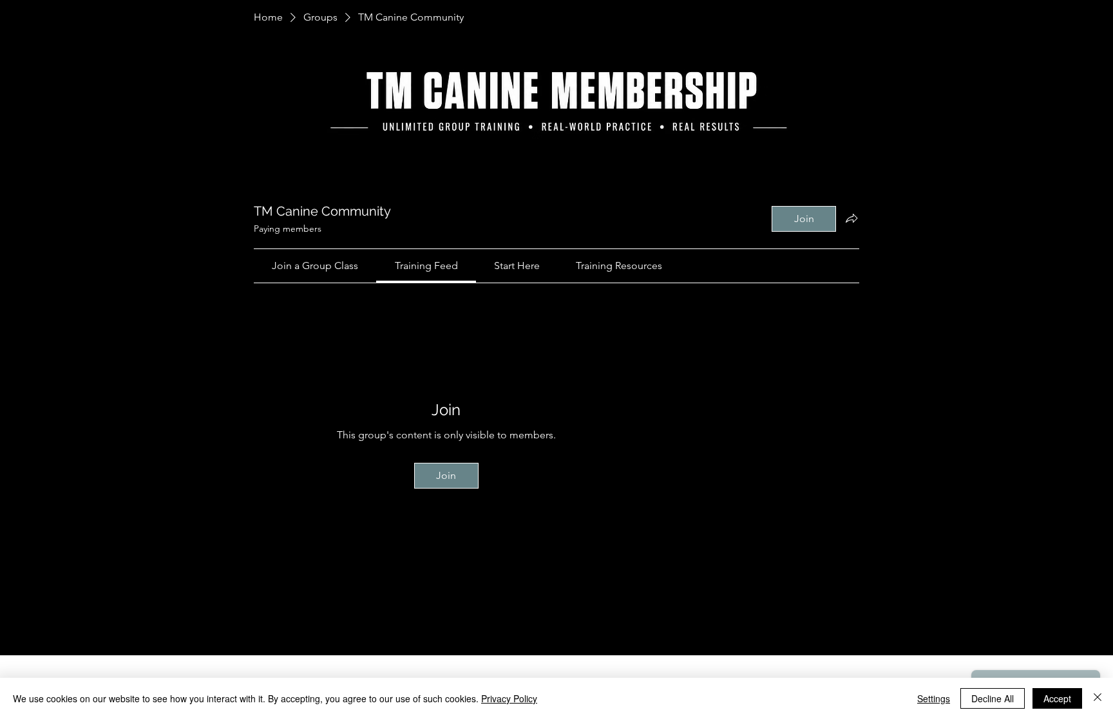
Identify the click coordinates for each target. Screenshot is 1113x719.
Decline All (992, 698)
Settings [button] (933, 698)
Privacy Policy (509, 698)
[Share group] (851, 218)
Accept (1057, 698)
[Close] (1097, 698)
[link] (315, 265)
